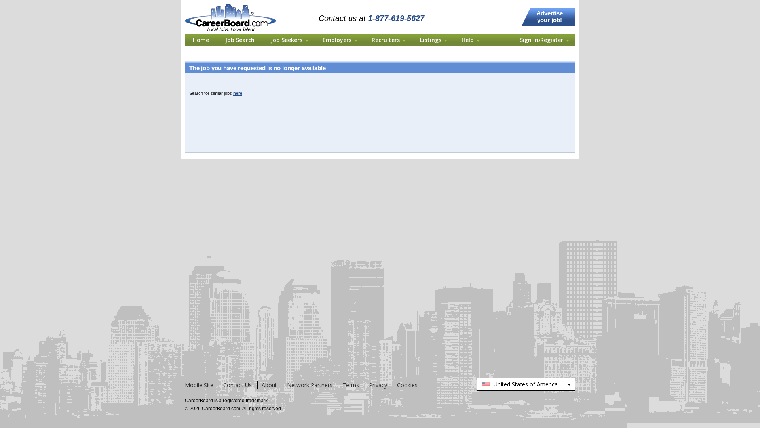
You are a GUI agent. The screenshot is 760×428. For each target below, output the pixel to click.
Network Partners (309, 385)
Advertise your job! (549, 16)
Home (201, 40)
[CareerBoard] (235, 4)
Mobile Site (199, 385)
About (269, 385)
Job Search (240, 40)
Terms (350, 385)
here (237, 93)
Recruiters (386, 40)
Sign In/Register (541, 40)
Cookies (407, 385)
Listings (430, 40)
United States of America (526, 385)
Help (468, 40)
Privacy (378, 385)
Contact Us (237, 385)
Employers (337, 40)
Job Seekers (286, 40)
